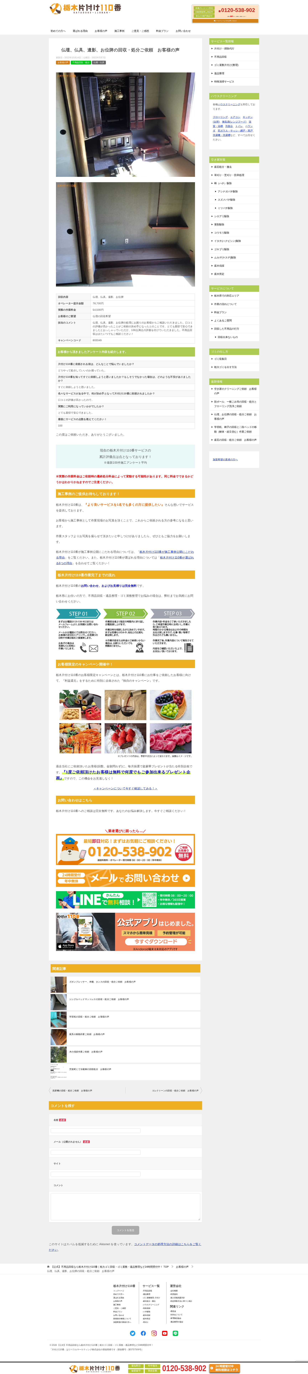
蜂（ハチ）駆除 (223, 183)
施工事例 (119, 30)
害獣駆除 (219, 224)
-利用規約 (174, 1294)
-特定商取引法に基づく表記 (181, 1301)
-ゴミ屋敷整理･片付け (151, 1298)
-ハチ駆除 (146, 1312)
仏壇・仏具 (99, 62)
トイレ (239, 126)
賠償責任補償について (122, 1319)
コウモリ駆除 (221, 232)
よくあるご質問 (223, 320)
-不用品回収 (147, 1291)
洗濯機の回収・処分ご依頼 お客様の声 (72, 1090)
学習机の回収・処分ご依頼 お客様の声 (89, 1017)
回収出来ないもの (228, 337)
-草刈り (145, 1322)
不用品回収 (220, 56)
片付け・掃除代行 (224, 48)
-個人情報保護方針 (177, 1298)
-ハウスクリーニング (151, 1305)
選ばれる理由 (80, 30)
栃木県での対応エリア (226, 295)
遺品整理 (219, 73)
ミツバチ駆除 (225, 208)
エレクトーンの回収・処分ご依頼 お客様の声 (175, 1090)
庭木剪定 (219, 273)
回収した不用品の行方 (226, 328)
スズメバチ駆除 (226, 199)
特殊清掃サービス (224, 81)
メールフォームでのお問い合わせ (226, 21)
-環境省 (173, 1311)
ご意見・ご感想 (140, 30)
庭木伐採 (219, 265)
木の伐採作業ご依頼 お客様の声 (85, 1051)
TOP (110, 1266)
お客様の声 (101, 30)
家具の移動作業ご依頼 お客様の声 (87, 1034)
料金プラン (162, 30)
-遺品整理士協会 (176, 1322)
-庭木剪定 (146, 1319)
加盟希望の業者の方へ (225, 459)
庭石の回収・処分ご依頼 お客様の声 (235, 439)
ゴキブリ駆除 (221, 249)
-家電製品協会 (175, 1318)
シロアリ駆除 (221, 216)
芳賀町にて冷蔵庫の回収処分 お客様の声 (90, 1069)
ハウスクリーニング (229, 104)
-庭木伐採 (146, 1315)
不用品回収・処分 (80, 62)
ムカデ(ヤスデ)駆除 (225, 257)
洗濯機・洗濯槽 (221, 135)
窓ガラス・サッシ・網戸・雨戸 (235, 130)
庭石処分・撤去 (223, 166)
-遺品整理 (146, 1294)
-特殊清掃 (146, 1308)
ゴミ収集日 (220, 358)
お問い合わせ (183, 30)
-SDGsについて (176, 1315)
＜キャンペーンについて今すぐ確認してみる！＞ (125, 788)
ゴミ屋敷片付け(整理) (226, 65)
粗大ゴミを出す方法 (225, 367)
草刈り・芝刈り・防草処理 (229, 175)
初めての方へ (58, 30)
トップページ (118, 1291)
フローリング (220, 117)
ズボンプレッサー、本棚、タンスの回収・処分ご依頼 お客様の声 (102, 982)
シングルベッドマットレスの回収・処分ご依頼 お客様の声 (99, 999)
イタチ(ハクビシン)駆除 (227, 240)
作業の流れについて (225, 304)
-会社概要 (174, 1291)
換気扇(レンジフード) (234, 121)
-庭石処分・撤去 (149, 1301)
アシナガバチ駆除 (228, 191)
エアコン (235, 117)
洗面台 (229, 126)
